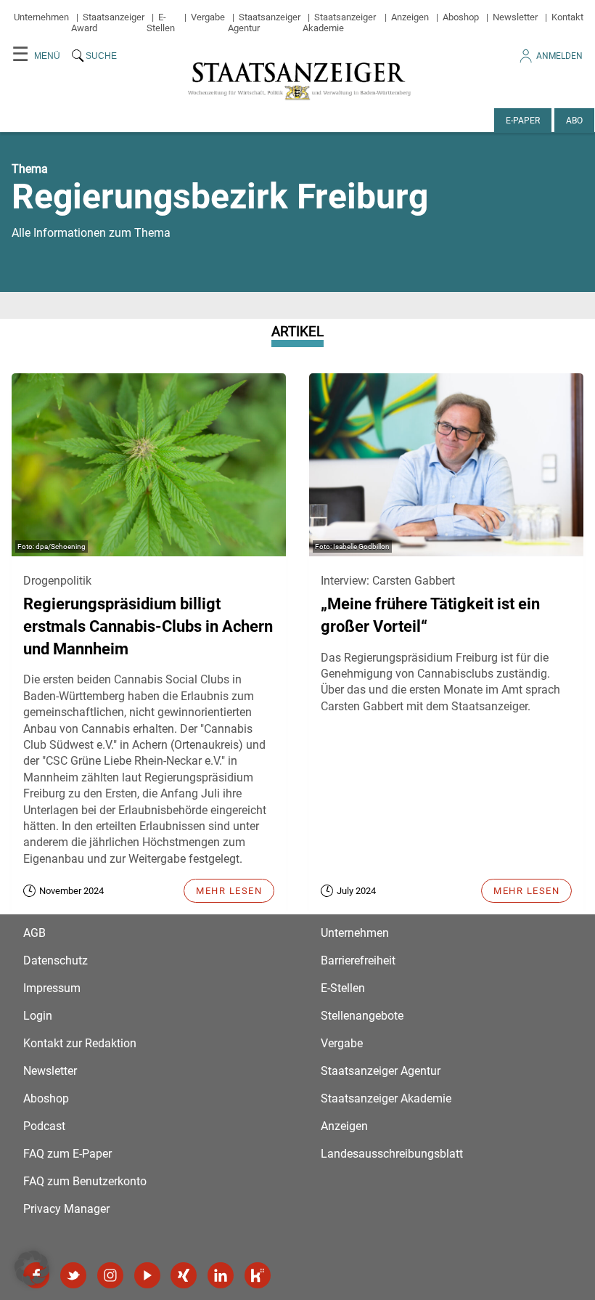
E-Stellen (161, 22)
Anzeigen (410, 17)
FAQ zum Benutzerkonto (85, 1181)
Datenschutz (55, 960)
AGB (34, 933)
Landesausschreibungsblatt (392, 1154)
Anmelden (559, 56)
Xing (183, 1275)
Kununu (257, 1275)
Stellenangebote (362, 1016)
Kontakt (567, 17)
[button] (32, 1268)
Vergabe (208, 17)
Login (37, 1016)
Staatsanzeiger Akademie (339, 22)
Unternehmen (41, 17)
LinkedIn (220, 1275)
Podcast (44, 1126)
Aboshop (461, 17)
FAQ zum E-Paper (67, 1154)
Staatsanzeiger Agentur (380, 1071)
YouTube (147, 1275)
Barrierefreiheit (358, 960)
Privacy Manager (66, 1209)
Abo (574, 120)
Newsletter (515, 17)
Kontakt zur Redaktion (79, 1043)
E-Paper (523, 120)
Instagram (110, 1275)
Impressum (52, 988)
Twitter (73, 1275)
